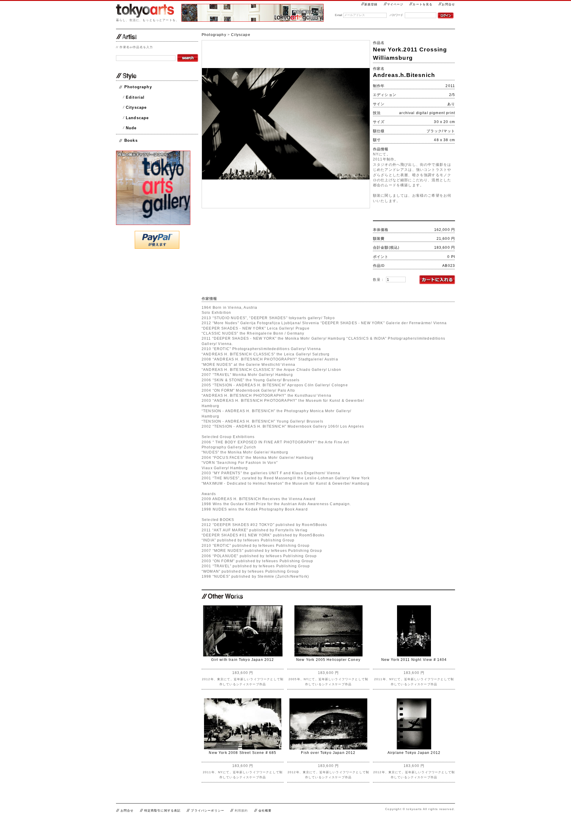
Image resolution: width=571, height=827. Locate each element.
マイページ (395, 4)
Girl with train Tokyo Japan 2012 (242, 659)
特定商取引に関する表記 (162, 810)
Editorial (135, 97)
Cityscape (136, 107)
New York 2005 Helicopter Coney (328, 659)
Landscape (137, 118)
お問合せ (448, 4)
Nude (131, 128)
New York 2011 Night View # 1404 (414, 659)
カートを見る (422, 4)
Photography (138, 87)
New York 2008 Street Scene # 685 (242, 752)
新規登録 (371, 4)
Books (131, 140)
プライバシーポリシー (207, 810)
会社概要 (265, 810)
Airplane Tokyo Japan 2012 (414, 752)
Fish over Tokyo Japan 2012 (328, 752)
